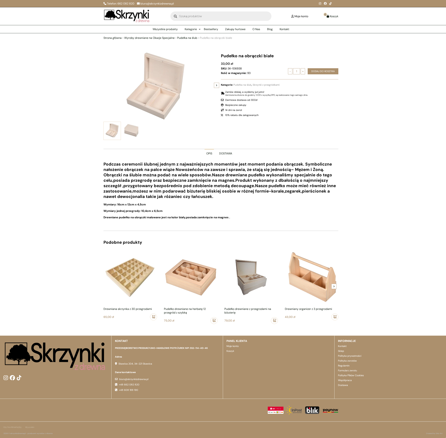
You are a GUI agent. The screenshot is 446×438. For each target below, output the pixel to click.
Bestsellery (211, 29)
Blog (270, 29)
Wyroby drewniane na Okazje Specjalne (149, 38)
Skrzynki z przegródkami (266, 84)
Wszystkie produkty (165, 29)
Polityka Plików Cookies (351, 375)
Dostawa (343, 385)
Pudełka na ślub (187, 38)
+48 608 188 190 (128, 390)
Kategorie (191, 29)
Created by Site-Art (434, 433)
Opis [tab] (209, 153)
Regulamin (343, 365)
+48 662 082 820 (129, 384)
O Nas (256, 29)
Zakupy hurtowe (235, 29)
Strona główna (112, 38)
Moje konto (232, 346)
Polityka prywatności (349, 355)
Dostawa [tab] (225, 153)
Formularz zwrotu (347, 370)
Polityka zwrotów (347, 360)
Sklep (341, 351)
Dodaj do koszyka (323, 71)
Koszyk (230, 351)
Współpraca (345, 380)
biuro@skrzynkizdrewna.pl (133, 379)
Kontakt (284, 29)
